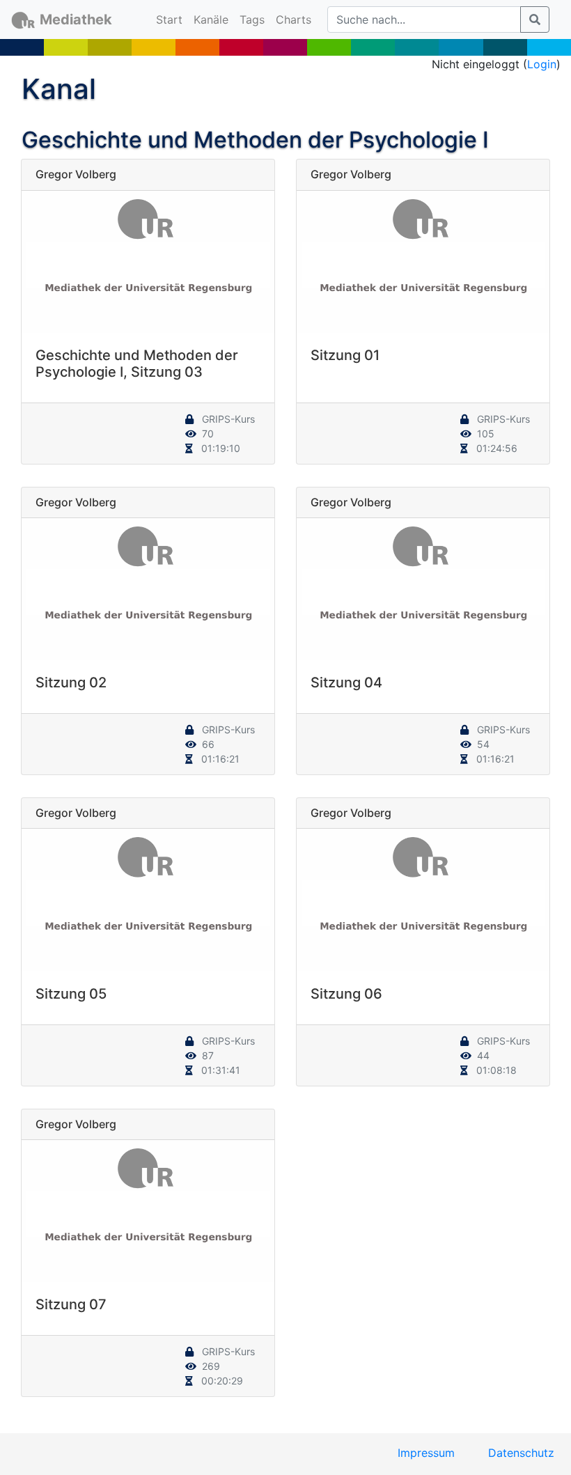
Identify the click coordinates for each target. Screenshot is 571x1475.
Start (172, 19)
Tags (252, 19)
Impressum (426, 1453)
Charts (293, 19)
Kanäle (211, 19)
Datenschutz (521, 1453)
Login (541, 64)
